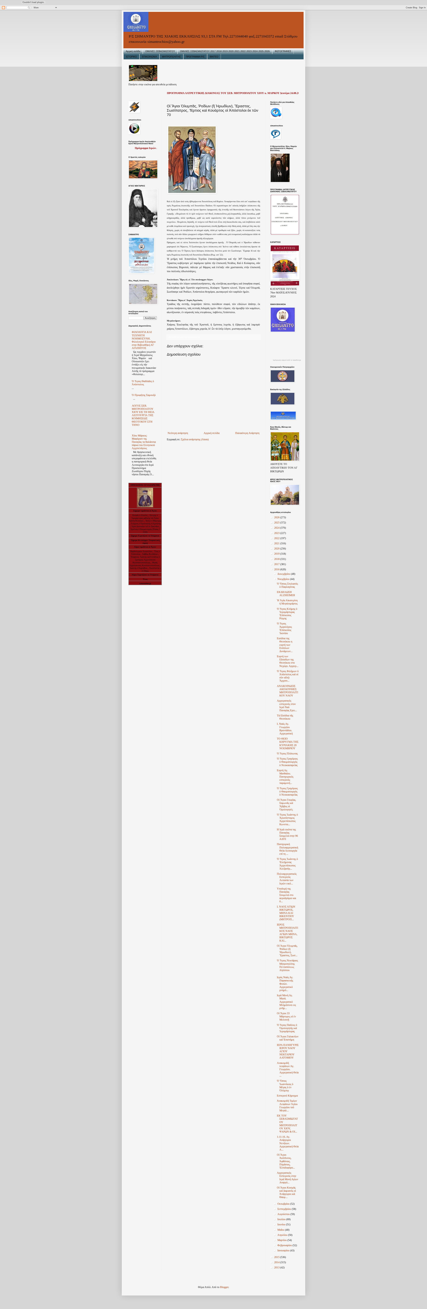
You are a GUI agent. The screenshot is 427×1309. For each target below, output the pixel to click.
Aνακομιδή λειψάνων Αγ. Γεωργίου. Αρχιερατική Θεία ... (288, 1069)
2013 (277, 1267)
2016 (277, 569)
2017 (277, 564)
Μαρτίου (282, 1240)
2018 (277, 559)
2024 (277, 527)
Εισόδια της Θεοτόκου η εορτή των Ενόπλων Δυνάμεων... (285, 645)
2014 (277, 1262)
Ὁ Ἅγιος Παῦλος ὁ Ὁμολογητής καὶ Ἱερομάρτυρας (287, 1028)
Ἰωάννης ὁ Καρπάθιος (138, 568)
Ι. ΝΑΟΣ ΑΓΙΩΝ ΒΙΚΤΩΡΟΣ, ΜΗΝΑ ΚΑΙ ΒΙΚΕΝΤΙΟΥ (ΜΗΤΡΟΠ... (286, 913)
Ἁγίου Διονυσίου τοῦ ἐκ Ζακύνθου (145, 526)
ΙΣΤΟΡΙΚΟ (131, 56)
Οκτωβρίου (283, 1203)
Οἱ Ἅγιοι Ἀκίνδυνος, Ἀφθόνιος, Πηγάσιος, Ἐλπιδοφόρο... (286, 1161)
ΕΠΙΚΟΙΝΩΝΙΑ (149, 56)
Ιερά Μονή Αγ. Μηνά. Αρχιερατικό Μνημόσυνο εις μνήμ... (286, 1002)
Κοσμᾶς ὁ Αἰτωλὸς (140, 515)
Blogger (224, 1287)
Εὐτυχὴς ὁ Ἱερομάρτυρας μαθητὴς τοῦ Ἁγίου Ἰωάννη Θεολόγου (144, 518)
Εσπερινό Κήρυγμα (287, 1095)
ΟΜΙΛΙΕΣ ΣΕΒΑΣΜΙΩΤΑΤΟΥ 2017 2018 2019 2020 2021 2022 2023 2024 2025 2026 (225, 51)
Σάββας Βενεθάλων (150, 554)
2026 (277, 517)
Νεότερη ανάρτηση (178, 433)
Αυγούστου (283, 1214)
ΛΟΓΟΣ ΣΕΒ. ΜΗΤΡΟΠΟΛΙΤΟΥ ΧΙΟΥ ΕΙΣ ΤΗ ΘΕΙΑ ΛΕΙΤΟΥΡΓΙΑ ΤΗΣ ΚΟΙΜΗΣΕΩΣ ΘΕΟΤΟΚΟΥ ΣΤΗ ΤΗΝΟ (143, 415)
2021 (277, 543)
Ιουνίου (281, 1224)
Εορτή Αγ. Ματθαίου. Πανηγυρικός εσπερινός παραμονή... (285, 777)
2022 (277, 538)
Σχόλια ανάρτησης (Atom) (195, 439)
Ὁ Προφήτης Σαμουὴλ (144, 395)
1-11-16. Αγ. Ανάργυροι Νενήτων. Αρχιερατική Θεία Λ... (288, 1143)
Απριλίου (282, 1235)
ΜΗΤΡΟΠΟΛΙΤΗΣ (171, 56)
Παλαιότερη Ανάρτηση (247, 433)
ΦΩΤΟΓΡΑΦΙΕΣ (283, 51)
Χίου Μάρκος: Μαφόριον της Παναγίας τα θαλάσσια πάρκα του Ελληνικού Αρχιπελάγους (144, 442)
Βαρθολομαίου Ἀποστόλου (141, 551)
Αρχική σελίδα (133, 51)
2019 (277, 553)
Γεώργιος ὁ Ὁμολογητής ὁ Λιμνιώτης (146, 523)
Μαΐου (281, 1229)
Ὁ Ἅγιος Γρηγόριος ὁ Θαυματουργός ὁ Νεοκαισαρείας (287, 761)
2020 (277, 548)
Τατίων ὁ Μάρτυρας (153, 521)
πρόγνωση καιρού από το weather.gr (287, 360)
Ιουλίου (281, 1219)
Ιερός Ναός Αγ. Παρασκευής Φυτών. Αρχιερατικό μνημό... (285, 984)
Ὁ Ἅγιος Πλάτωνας (287, 753)
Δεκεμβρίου (284, 573)
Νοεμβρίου (283, 579)
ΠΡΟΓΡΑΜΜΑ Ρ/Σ (195, 56)
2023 (277, 533)
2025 (277, 522)
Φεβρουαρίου (285, 1245)
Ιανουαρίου (283, 1250)
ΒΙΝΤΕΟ (214, 56)
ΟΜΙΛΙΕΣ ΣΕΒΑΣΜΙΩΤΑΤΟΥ (160, 51)
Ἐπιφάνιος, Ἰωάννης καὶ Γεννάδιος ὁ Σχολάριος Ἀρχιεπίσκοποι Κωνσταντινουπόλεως (145, 560)
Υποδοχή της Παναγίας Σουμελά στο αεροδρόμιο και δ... (286, 895)
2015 (277, 1257)
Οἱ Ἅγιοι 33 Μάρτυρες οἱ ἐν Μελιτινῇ (286, 1016)
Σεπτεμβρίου (284, 1209)
